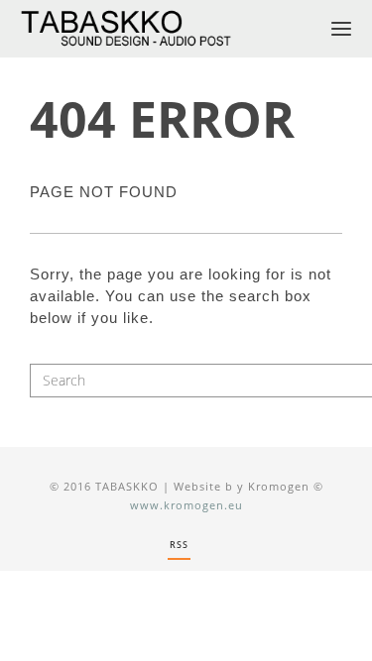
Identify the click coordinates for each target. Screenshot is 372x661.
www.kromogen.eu (186, 504)
